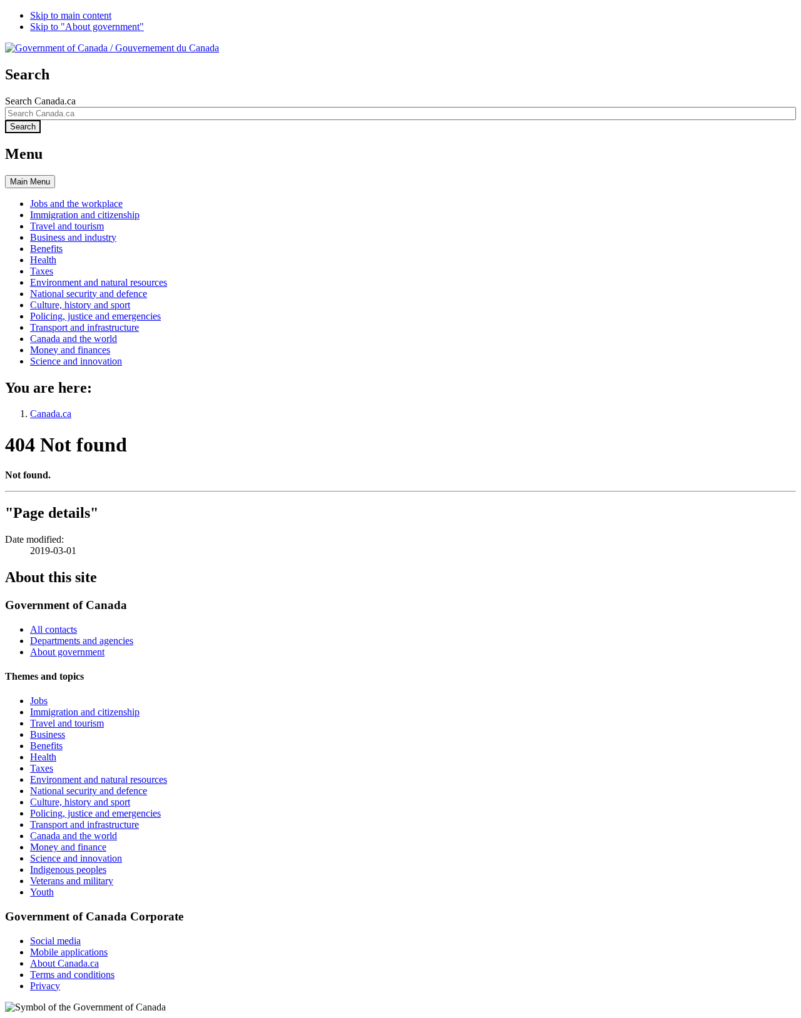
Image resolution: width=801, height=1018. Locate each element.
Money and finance (68, 847)
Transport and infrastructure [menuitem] (84, 327)
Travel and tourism (67, 723)
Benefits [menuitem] (46, 248)
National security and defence (88, 790)
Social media (55, 940)
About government (67, 652)
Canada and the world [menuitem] (73, 338)
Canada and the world (73, 835)
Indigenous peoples (68, 869)
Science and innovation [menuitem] (76, 361)
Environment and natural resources (98, 779)
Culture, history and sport (80, 802)
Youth (42, 892)
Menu (30, 181)
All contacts (53, 629)
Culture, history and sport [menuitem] (80, 305)
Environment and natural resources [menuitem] (98, 282)
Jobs (39, 700)
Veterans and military (71, 880)
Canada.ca (50, 413)
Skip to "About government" (87, 26)
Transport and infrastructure (84, 824)
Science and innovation (76, 858)
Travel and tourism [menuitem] (67, 226)
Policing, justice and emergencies (95, 813)
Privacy (45, 985)
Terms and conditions (72, 974)
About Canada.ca (64, 963)
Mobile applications (69, 952)
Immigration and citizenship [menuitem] (85, 214)
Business (47, 734)
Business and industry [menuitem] (73, 237)
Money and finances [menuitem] (70, 350)
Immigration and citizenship (85, 712)
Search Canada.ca (40, 101)
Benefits (46, 745)
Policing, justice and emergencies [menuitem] (95, 316)
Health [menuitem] (43, 259)
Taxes (41, 768)
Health (43, 757)
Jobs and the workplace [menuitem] (76, 203)
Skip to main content (70, 15)
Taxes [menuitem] (41, 271)
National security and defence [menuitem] (88, 293)
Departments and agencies (81, 640)
